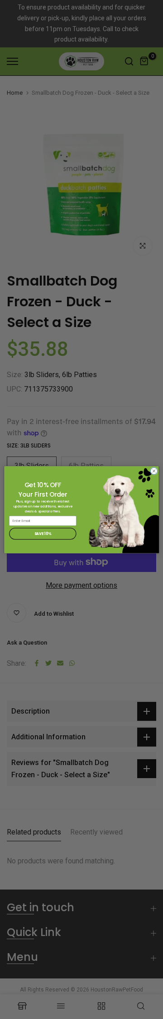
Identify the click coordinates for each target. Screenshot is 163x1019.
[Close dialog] (153, 470)
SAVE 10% (43, 533)
